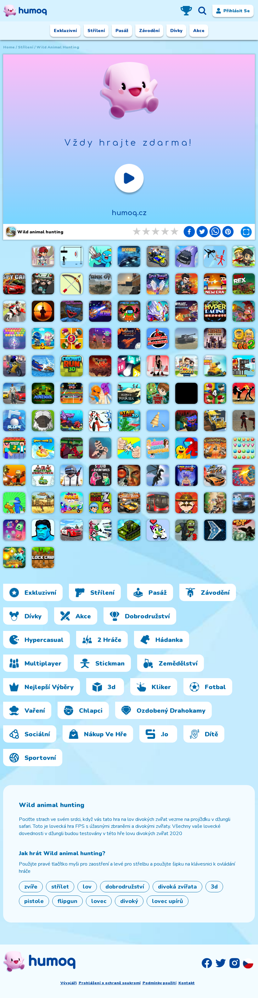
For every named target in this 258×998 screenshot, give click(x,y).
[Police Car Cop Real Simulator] (71, 530)
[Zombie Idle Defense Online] (244, 311)
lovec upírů (167, 901)
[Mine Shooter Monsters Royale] (186, 420)
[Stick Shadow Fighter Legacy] (186, 475)
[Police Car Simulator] (244, 502)
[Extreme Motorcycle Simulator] (14, 365)
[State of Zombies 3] (186, 530)
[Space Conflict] (129, 338)
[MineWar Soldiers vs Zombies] (43, 393)
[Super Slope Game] (14, 420)
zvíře (30, 886)
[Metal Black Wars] (186, 283)
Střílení (25, 47)
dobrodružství (124, 886)
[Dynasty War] (100, 365)
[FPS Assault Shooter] (186, 393)
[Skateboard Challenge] (43, 256)
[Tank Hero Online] (215, 365)
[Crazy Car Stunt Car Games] (186, 256)
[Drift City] (215, 475)
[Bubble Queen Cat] (14, 338)
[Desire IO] (100, 448)
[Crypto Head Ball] (71, 393)
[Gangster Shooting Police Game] (14, 393)
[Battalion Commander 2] (43, 475)
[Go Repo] (43, 283)
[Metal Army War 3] (43, 338)
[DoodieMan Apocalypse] (158, 338)
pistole (34, 901)
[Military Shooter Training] (129, 475)
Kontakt (186, 982)
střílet (60, 886)
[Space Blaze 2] (100, 311)
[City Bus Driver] (158, 502)
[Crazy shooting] (129, 365)
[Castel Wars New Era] (215, 283)
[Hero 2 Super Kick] (43, 530)
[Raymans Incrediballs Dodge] (14, 557)
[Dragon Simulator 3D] (158, 475)
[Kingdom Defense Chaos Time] (215, 448)
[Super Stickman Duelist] (215, 256)
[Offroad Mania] (215, 420)
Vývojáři (68, 982)
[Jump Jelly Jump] (14, 530)
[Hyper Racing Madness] (215, 311)
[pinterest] (228, 232)
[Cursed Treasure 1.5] (158, 283)
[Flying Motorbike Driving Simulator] (14, 311)
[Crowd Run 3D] (71, 365)
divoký (129, 901)
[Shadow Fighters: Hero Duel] (244, 393)
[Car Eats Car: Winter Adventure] (43, 365)
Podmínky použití (160, 982)
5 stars (175, 231)
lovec (98, 901)
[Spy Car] (14, 283)
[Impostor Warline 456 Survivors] (129, 311)
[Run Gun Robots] (14, 475)
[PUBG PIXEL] (71, 475)
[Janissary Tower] (244, 365)
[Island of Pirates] (129, 393)
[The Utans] (43, 420)
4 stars (165, 231)
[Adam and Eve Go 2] (244, 338)
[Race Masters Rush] (71, 502)
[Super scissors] (100, 393)
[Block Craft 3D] (43, 557)
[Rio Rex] (244, 283)
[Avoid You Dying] (71, 256)
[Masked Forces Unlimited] (129, 283)
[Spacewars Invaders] (129, 256)
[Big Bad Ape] (244, 530)
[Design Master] (158, 420)
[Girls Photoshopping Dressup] (158, 448)
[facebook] (189, 232)
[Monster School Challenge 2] (14, 448)
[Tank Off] (100, 283)
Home (9, 47)
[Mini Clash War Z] (100, 502)
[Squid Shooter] (100, 530)
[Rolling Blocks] (158, 530)
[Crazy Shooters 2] (244, 420)
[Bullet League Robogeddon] (186, 311)
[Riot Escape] (186, 448)
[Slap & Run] (14, 502)
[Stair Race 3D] (129, 420)
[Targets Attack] (71, 283)
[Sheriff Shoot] (186, 502)
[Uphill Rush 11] (43, 448)
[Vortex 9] (100, 338)
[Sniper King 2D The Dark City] (43, 311)
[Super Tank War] (129, 530)
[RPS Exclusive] (129, 448)
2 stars (146, 231)
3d (214, 886)
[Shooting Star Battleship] (215, 530)
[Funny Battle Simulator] (100, 420)
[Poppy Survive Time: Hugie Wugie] (71, 311)
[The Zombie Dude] (158, 393)
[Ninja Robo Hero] (158, 311)
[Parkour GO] (158, 365)
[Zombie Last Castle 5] (71, 338)
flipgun (67, 901)
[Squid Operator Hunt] (71, 448)
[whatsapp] (215, 232)
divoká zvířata (177, 886)
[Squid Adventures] (100, 475)
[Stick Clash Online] (100, 256)
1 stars (137, 231)
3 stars (156, 231)
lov (87, 886)
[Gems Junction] (244, 448)
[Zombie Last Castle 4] (215, 393)
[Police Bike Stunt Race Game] (158, 256)
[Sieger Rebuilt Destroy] (215, 338)
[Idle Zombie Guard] (244, 256)
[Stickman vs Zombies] (215, 502)
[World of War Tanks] (186, 338)
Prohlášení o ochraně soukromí (110, 982)
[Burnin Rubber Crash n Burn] (129, 502)
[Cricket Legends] (186, 365)
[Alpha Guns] (43, 502)
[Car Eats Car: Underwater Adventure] (71, 420)
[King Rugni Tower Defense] (244, 475)
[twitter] (202, 232)
